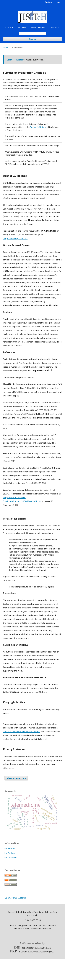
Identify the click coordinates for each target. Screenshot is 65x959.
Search (32, 39)
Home (5, 47)
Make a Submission (16, 778)
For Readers (10, 848)
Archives (22, 27)
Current (9, 27)
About (54, 27)
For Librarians (11, 857)
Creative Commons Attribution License (21, 731)
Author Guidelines (38, 127)
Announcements (39, 27)
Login (58, 2)
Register (48, 2)
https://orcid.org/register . (15, 238)
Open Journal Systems (15, 897)
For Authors (10, 853)
